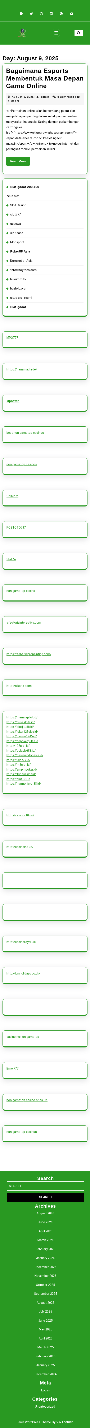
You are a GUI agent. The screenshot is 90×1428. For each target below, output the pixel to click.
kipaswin (12, 401)
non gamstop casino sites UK (27, 1100)
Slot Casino (18, 205)
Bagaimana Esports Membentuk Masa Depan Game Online (45, 78)
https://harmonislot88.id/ (23, 783)
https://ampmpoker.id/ (21, 769)
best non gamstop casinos (25, 433)
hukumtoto (18, 279)
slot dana (16, 233)
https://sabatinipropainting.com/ (28, 654)
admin (45, 96)
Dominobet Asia (21, 261)
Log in (45, 1390)
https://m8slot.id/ (18, 765)
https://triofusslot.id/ (21, 774)
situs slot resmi (21, 298)
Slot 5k (11, 559)
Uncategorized (45, 1406)
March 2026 (45, 1240)
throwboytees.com (23, 270)
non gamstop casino (20, 591)
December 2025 (45, 1267)
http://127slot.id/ (18, 746)
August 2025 (45, 1303)
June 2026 (45, 1222)
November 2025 (45, 1276)
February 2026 (45, 1249)
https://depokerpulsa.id (22, 741)
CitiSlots (12, 496)
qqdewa (15, 224)
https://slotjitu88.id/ (20, 727)
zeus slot (12, 196)
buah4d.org (18, 288)
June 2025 (45, 1320)
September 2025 (45, 1294)
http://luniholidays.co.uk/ (23, 973)
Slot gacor (18, 307)
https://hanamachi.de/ (21, 369)
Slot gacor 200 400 (24, 187)
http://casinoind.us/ (19, 847)
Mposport (17, 242)
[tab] (56, 33)
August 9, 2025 (23, 96)
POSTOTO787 (16, 527)
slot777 (15, 214)
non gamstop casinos (21, 464)
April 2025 (45, 1338)
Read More (20, 162)
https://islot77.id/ (18, 760)
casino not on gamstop (22, 1037)
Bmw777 (12, 1068)
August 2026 (45, 1213)
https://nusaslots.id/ (20, 722)
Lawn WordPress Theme (34, 1422)
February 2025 (45, 1356)
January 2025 (45, 1365)
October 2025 (45, 1285)
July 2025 (45, 1311)
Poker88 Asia (20, 251)
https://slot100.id (18, 779)
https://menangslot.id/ (21, 717)
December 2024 (45, 1374)
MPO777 (12, 338)
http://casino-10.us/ (20, 815)
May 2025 (45, 1329)
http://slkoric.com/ (19, 686)
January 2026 (45, 1258)
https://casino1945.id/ (21, 736)
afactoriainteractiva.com (23, 622)
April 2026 (45, 1231)
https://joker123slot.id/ (22, 732)
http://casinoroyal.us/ (21, 942)
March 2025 (45, 1347)
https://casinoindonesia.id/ (24, 755)
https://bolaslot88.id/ (21, 750)
